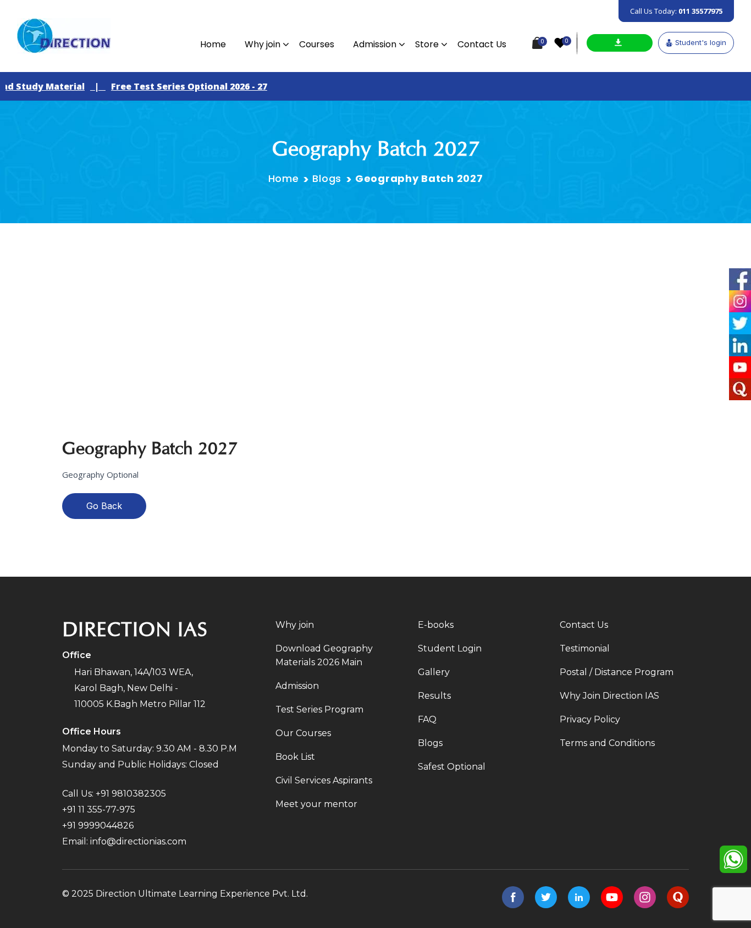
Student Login (450, 648)
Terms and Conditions (607, 743)
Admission (374, 44)
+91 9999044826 (98, 825)
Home (213, 44)
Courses (316, 44)
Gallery (434, 672)
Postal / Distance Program (616, 672)
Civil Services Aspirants (323, 780)
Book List (295, 757)
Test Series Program (319, 709)
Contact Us (481, 44)
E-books (436, 625)
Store (427, 44)
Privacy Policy (590, 719)
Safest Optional (451, 766)
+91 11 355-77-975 (98, 809)
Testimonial (585, 648)
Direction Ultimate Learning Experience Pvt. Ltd (201, 893)
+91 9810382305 (131, 793)
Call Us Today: (676, 11)
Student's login (700, 42)
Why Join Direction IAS (609, 696)
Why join (262, 44)
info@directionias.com (138, 841)
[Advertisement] (375, 306)
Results (434, 696)
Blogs (326, 178)
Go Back (104, 505)
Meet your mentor (316, 804)
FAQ (427, 719)
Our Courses (303, 733)
